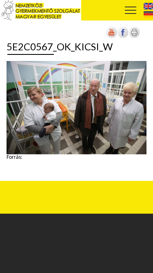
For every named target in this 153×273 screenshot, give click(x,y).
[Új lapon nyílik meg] (123, 37)
